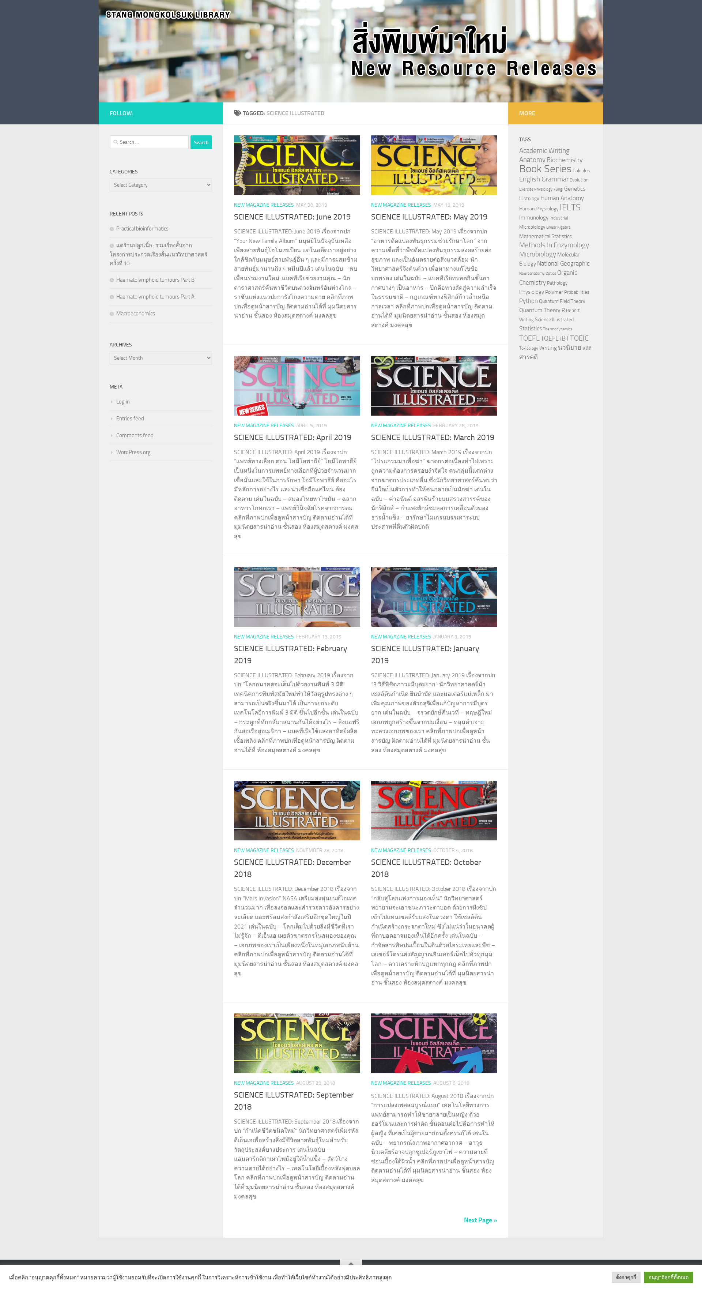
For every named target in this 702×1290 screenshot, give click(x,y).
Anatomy (532, 159)
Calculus (581, 170)
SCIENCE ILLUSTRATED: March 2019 (432, 437)
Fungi (558, 189)
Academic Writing (544, 151)
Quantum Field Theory (562, 301)
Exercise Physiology (535, 189)
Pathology (557, 283)
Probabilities (576, 292)
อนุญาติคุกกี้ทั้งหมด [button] (668, 1277)
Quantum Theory (540, 310)
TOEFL (529, 338)
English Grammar (544, 179)
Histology (529, 198)
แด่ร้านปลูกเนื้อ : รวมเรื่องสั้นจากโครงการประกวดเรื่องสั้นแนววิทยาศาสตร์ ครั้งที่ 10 (158, 254)
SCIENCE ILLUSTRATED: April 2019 (292, 437)
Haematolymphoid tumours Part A (155, 296)
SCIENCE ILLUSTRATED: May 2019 (429, 217)
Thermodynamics (557, 329)
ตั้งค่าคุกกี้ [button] (626, 1277)
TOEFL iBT (555, 338)
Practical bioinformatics (142, 228)
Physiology (531, 292)
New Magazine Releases (264, 205)
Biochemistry (565, 160)
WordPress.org (133, 452)
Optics (551, 273)
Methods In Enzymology (554, 245)
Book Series (545, 168)
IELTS (570, 207)
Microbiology (537, 254)
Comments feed (135, 435)
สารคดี (528, 357)
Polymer (554, 292)
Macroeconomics (135, 313)
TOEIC (579, 338)
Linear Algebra (558, 227)
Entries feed (130, 418)
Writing (548, 347)
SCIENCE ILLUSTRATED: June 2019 (292, 217)
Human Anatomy (562, 198)
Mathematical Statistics (545, 236)
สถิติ (587, 348)
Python (528, 300)
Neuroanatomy (531, 273)
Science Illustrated (554, 319)
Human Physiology (539, 209)
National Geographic (563, 263)
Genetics (574, 188)
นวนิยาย (569, 347)
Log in (123, 401)
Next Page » (480, 1220)
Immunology (533, 217)
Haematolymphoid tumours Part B (155, 280)
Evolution (579, 180)
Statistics (530, 328)
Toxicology (528, 348)
